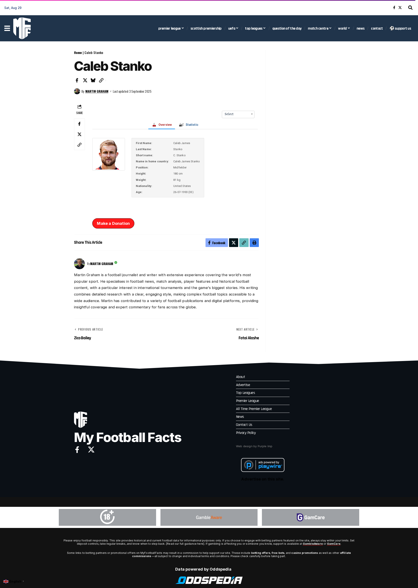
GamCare (333, 543)
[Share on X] (85, 80)
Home (78, 52)
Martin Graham (96, 91)
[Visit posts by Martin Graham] (77, 91)
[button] (410, 7)
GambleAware (313, 543)
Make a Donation (113, 223)
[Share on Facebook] (77, 80)
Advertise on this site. (262, 479)
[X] (400, 7)
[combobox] (238, 114)
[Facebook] (394, 7)
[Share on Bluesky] (93, 80)
